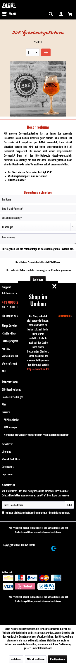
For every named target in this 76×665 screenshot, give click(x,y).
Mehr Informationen (42, 648)
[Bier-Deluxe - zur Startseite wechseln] (9, 5)
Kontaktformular (62, 316)
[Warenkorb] (70, 13)
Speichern (38, 279)
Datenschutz (8, 467)
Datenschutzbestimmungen (33, 270)
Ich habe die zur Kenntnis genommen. (39, 270)
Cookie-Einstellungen (12, 397)
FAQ (4, 404)
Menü (12, 13)
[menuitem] (9, 13)
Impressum (7, 474)
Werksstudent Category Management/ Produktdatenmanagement (36, 435)
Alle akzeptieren (35, 659)
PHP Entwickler (11, 419)
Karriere (6, 412)
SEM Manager (10, 427)
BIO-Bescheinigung (11, 389)
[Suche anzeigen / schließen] (50, 13)
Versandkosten (54, 527)
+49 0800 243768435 (17, 302)
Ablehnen (16, 659)
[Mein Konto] (61, 13)
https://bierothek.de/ (38, 369)
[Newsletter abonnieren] (69, 505)
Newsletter (7, 444)
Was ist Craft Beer (11, 459)
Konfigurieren (57, 659)
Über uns (6, 451)
